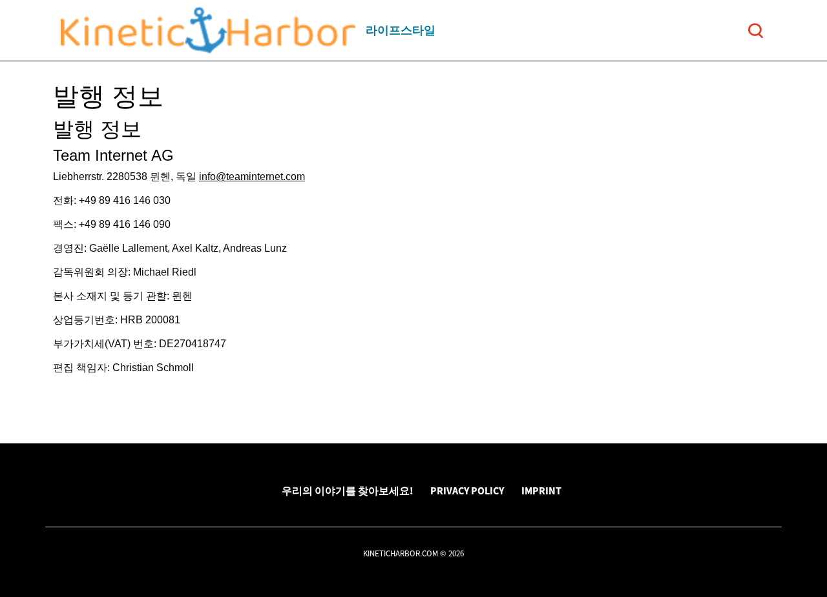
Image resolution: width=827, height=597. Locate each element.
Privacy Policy (467, 490)
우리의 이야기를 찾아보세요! (347, 490)
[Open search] (755, 30)
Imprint (541, 490)
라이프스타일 (400, 30)
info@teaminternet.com (252, 176)
